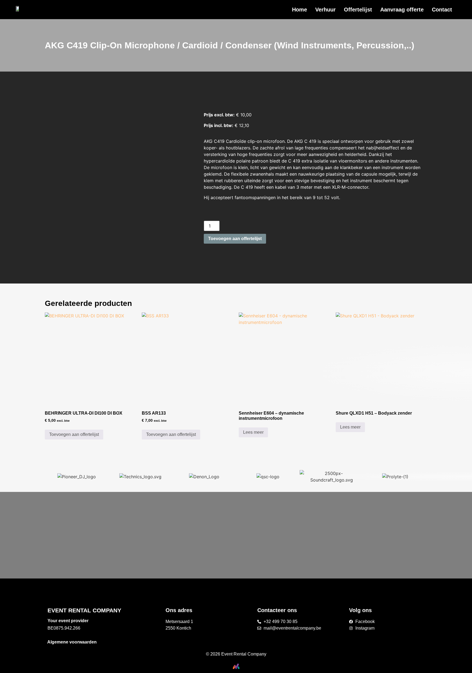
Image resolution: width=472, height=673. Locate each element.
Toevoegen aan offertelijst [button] (74, 434)
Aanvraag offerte (402, 10)
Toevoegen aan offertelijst (235, 238)
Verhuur (325, 10)
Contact (442, 10)
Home (299, 10)
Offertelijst (358, 10)
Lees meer (253, 432)
